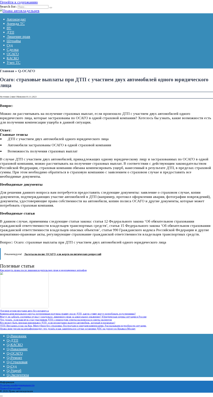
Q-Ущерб (14, 370)
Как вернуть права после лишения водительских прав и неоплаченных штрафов (43, 270)
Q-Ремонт (14, 357)
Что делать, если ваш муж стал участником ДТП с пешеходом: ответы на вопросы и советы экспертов (56, 319)
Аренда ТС (16, 23)
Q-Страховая (17, 362)
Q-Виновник (16, 336)
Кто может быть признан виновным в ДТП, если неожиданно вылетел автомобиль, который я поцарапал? (57, 322)
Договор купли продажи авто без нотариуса (24, 310)
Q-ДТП (12, 340)
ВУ (9, 28)
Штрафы (14, 41)
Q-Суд (12, 366)
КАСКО (13, 58)
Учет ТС (13, 62)
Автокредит (16, 19)
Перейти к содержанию (19, 2)
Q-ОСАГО (15, 353)
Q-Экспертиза (18, 375)
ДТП (10, 32)
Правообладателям (10, 388)
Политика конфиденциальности (17, 385)
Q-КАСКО (15, 344)
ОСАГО (13, 54)
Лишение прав (18, 36)
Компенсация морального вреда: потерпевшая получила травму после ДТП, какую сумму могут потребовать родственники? (68, 313)
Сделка (13, 49)
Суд (10, 45)
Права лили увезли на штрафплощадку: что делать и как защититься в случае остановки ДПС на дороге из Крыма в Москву (68, 328)
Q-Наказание (17, 349)
